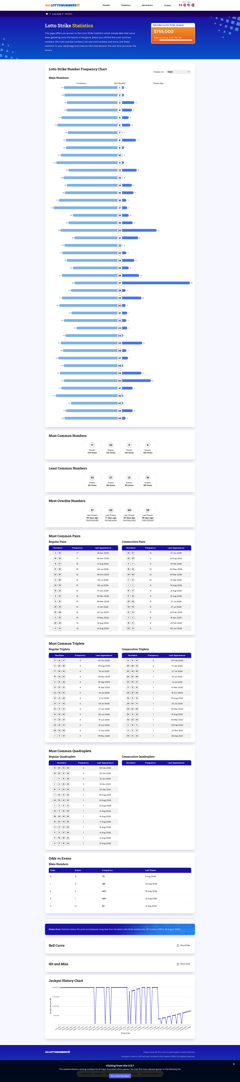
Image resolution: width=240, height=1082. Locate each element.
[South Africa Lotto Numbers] (193, 5)
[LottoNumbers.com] (47, 14)
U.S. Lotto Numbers (120, 1076)
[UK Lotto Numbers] (185, 5)
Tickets (167, 5)
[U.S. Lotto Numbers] (189, 5)
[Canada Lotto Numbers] (180, 5)
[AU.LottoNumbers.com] (62, 7)
